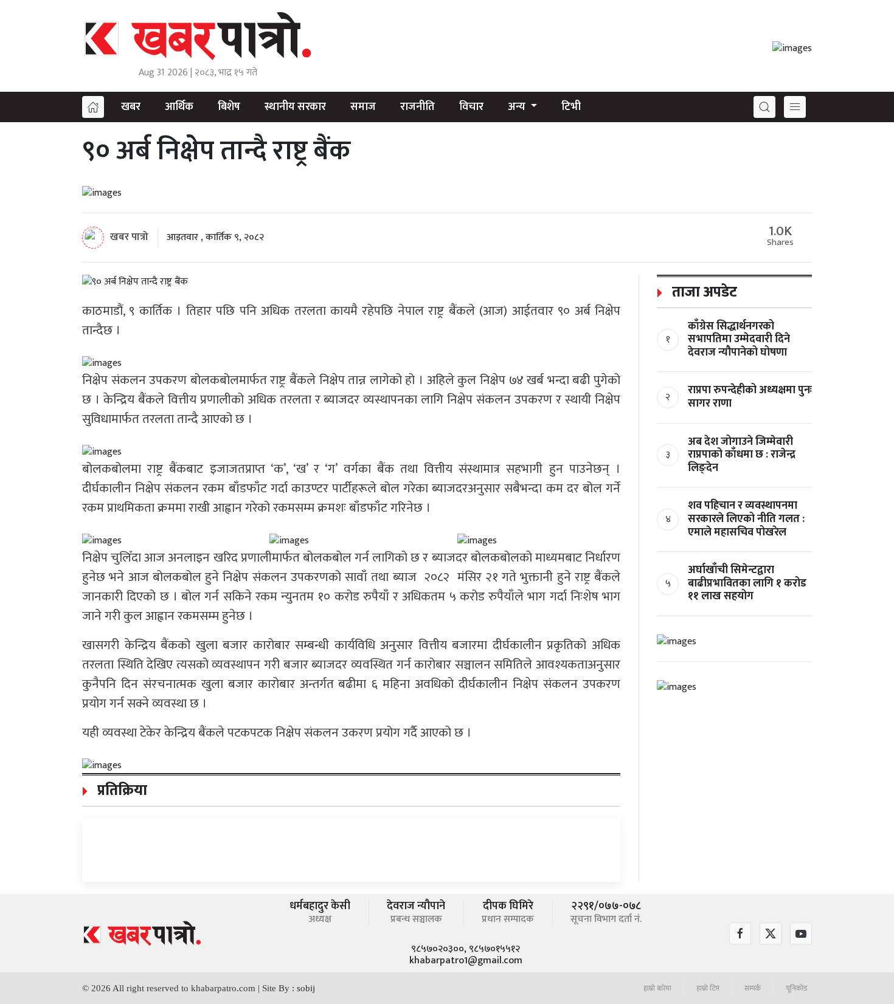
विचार (471, 107)
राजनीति (417, 107)
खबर (130, 107)
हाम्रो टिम (707, 988)
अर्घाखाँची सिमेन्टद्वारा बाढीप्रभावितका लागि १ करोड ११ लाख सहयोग (747, 583)
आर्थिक (179, 107)
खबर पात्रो (129, 236)
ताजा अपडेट (702, 292)
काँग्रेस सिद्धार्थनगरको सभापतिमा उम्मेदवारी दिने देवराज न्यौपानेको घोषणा (739, 339)
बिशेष (229, 107)
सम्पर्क (752, 988)
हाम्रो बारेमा (657, 988)
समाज (363, 107)
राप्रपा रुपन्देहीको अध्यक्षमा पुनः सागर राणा (750, 397)
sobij (306, 988)
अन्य (518, 107)
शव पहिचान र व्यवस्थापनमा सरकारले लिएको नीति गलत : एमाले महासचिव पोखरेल (746, 519)
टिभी (571, 107)
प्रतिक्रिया (120, 791)
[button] (764, 107)
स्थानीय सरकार (295, 107)
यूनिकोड (796, 988)
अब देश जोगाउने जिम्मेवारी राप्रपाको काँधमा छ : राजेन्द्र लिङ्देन (741, 455)
